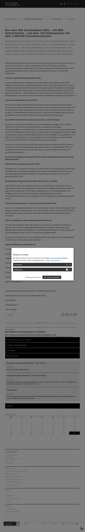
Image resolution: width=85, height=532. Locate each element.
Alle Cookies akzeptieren (52, 277)
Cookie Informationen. (53, 260)
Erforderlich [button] (18, 265)
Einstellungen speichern (33, 277)
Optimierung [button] (18, 269)
